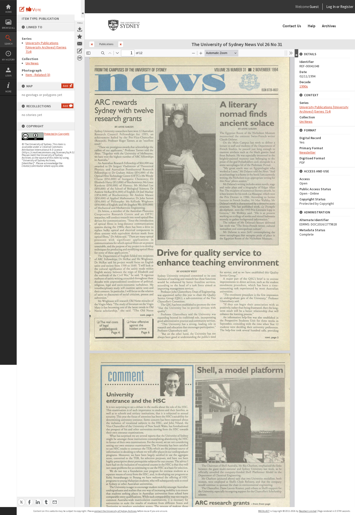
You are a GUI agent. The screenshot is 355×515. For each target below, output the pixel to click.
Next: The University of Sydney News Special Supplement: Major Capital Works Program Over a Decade (120, 44)
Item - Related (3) (38, 75)
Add (65, 86)
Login (8, 75)
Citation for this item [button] (80, 58)
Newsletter (307, 152)
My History (8, 59)
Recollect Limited (307, 511)
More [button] (8, 91)
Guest (314, 6)
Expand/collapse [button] (296, 53)
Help (311, 26)
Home (8, 12)
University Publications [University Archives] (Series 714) (46, 47)
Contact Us (292, 26)
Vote (33, 9)
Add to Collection (80, 36)
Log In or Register (330, 6)
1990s (303, 86)
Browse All (8, 27)
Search (8, 43)
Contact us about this (80, 43)
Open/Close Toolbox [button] (83, 9)
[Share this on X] (21, 499)
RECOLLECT (264, 511)
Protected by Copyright (56, 134)
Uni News (32, 63)
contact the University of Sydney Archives (115, 511)
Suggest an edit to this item (22, 9)
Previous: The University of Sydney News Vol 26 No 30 (91, 44)
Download (80, 29)
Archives (329, 26)
